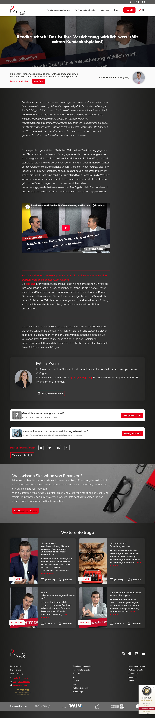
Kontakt (76, 681)
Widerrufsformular (135, 670)
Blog (74, 677)
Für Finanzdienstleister (81, 670)
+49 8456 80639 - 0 (20, 678)
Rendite (30, 283)
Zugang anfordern (132, 433)
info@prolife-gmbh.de (21, 682)
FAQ (74, 684)
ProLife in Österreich (80, 688)
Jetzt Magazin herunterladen (25, 511)
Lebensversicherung (136, 666)
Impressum (133, 674)
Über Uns (76, 674)
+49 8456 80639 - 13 (81, 377)
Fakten (131, 681)
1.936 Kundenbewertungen (147, 708)
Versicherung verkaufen (82, 666)
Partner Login (78, 692)
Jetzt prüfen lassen (132, 415)
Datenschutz (133, 677)
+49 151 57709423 (20, 685)
